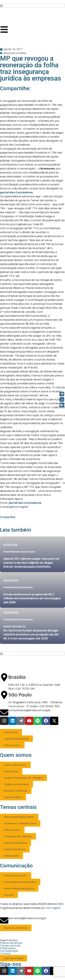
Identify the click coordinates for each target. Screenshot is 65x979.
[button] (32, 940)
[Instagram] (4, 721)
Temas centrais (10, 945)
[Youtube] (29, 721)
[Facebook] (46, 721)
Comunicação (9, 951)
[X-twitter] (54, 721)
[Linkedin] (12, 721)
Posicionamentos (11, 943)
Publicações (8, 948)
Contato (5, 953)
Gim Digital (53, 908)
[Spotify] (37, 721)
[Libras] (62, 394)
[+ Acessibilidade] (62, 405)
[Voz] (62, 399)
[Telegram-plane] (21, 721)
